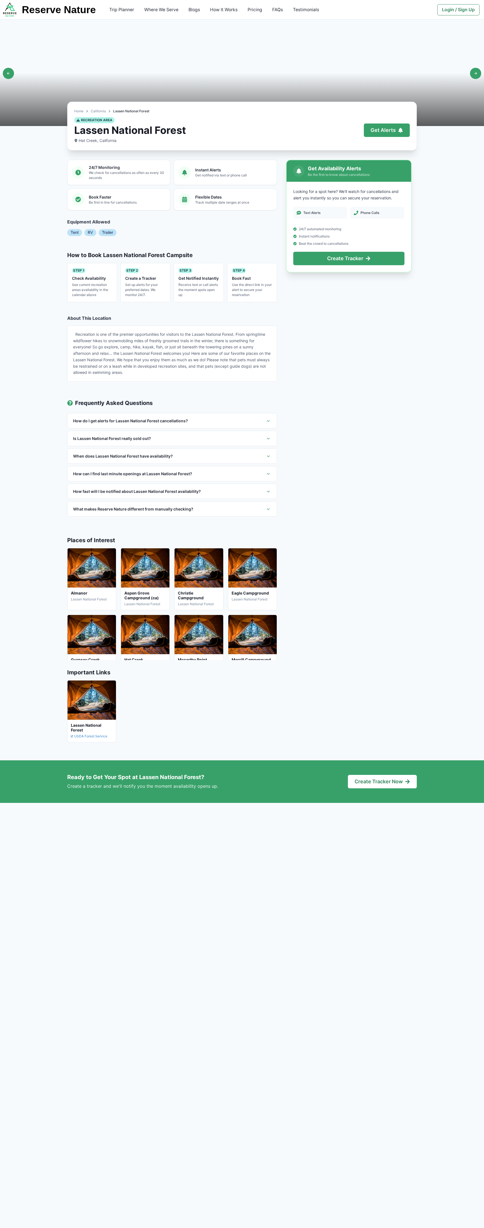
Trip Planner (121, 9)
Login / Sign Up (458, 9)
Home (78, 111)
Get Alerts (383, 130)
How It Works (224, 9)
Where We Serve (161, 9)
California (98, 111)
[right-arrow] (475, 73)
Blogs (194, 9)
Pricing (255, 9)
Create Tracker (345, 258)
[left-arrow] (8, 73)
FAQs (277, 9)
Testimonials (306, 9)
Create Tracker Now (379, 781)
